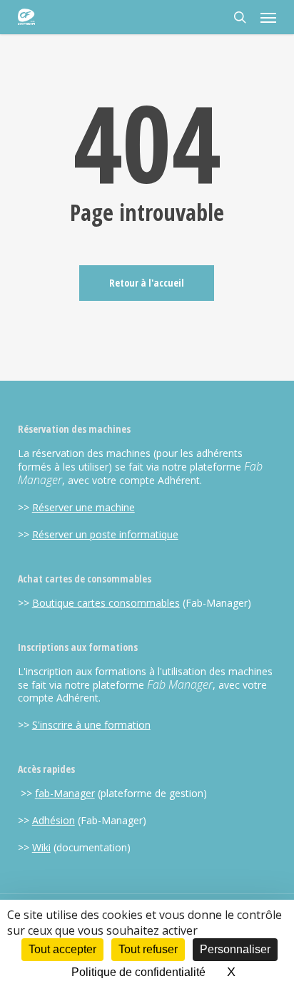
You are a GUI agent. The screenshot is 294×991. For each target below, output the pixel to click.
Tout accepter (62, 949)
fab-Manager (65, 793)
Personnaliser (235, 949)
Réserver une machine (83, 507)
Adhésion (53, 820)
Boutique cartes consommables (106, 603)
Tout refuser (148, 949)
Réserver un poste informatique (105, 534)
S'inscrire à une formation (91, 724)
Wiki (41, 847)
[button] (268, 17)
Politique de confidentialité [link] (138, 972)
